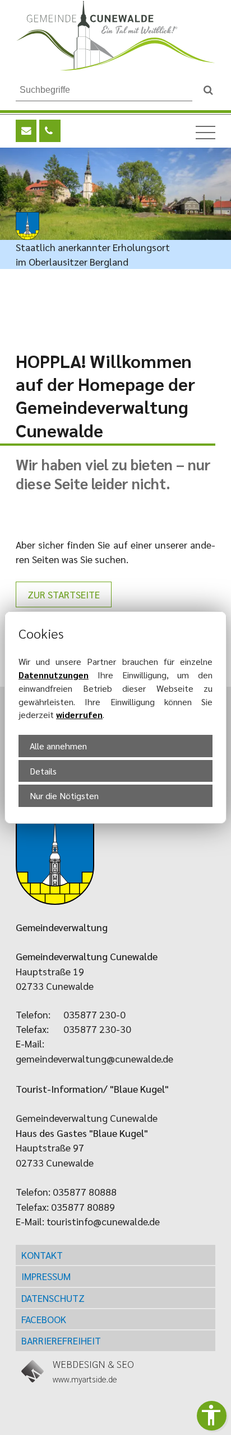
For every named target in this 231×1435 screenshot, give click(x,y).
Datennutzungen (54, 675)
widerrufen (79, 714)
